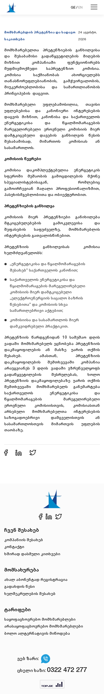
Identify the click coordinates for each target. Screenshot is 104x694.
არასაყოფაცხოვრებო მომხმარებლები (43, 626)
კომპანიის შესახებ (23, 539)
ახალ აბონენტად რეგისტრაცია (35, 579)
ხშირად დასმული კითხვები (32, 553)
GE (73, 7)
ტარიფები (17, 609)
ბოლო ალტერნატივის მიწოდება (37, 633)
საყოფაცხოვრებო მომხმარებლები (39, 619)
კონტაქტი (14, 546)
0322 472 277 (67, 670)
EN (80, 7)
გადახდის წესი (19, 586)
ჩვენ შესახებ (21, 530)
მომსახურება (21, 570)
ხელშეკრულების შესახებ (29, 593)
